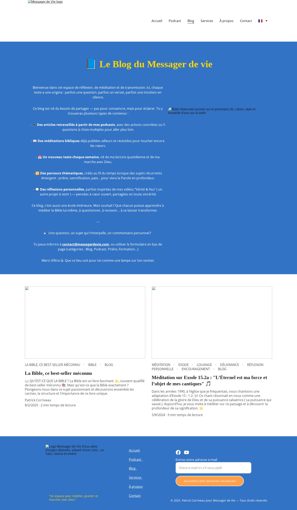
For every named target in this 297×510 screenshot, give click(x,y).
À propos (227, 21)
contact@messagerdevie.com (85, 244)
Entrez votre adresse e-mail (196, 459)
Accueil (157, 21)
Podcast (175, 21)
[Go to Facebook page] (178, 452)
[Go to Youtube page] (186, 452)
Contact (246, 21)
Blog (190, 21)
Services (207, 21)
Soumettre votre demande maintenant (210, 481)
